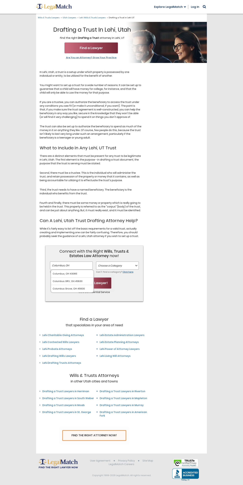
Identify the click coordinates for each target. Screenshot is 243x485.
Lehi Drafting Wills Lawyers (59, 356)
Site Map (147, 460)
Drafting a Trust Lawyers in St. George (66, 412)
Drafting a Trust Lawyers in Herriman (65, 391)
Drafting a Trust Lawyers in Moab (63, 405)
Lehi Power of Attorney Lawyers (120, 349)
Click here (128, 271)
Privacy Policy (126, 460)
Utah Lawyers (69, 17)
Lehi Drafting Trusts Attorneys (61, 363)
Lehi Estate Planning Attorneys (119, 342)
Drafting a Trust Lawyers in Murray (122, 405)
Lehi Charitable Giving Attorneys (63, 335)
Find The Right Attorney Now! (94, 435)
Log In (195, 7)
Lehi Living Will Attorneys (115, 356)
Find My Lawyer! (94, 283)
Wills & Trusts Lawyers (48, 17)
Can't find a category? (114, 271)
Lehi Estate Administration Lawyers (122, 335)
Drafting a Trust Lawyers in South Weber (68, 398)
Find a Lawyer (91, 48)
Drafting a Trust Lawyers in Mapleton (123, 398)
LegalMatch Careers (121, 464)
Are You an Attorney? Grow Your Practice (91, 57)
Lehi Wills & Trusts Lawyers (92, 17)
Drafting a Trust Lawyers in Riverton (122, 391)
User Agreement (100, 460)
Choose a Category (110, 265)
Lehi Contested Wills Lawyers (60, 342)
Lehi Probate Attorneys (57, 349)
